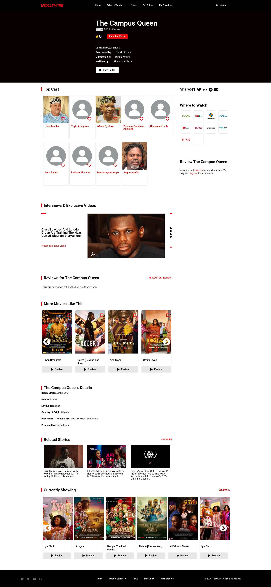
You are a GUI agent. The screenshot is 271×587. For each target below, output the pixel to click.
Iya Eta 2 (49, 546)
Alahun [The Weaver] (150, 546)
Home (98, 5)
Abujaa (80, 546)
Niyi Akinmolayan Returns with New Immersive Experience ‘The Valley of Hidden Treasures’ (61, 474)
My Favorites (165, 5)
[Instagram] (40, 578)
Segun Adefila (131, 172)
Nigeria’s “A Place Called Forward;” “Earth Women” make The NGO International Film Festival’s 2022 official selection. (149, 475)
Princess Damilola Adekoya (133, 127)
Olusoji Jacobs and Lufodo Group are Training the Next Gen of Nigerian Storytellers (61, 233)
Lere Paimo (51, 172)
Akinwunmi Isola (158, 126)
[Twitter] (28, 578)
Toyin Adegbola (80, 126)
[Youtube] (34, 578)
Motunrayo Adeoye (108, 172)
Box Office (148, 5)
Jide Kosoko (52, 126)
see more (224, 489)
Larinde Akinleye (80, 172)
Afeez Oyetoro (105, 126)
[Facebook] (22, 578)
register (193, 173)
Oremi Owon (150, 360)
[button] (166, 342)
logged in (198, 170)
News (133, 5)
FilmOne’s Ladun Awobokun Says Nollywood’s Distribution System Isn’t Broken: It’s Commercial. (105, 474)
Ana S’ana (116, 360)
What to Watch (114, 5)
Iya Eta (205, 546)
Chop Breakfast (52, 360)
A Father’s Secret (179, 546)
